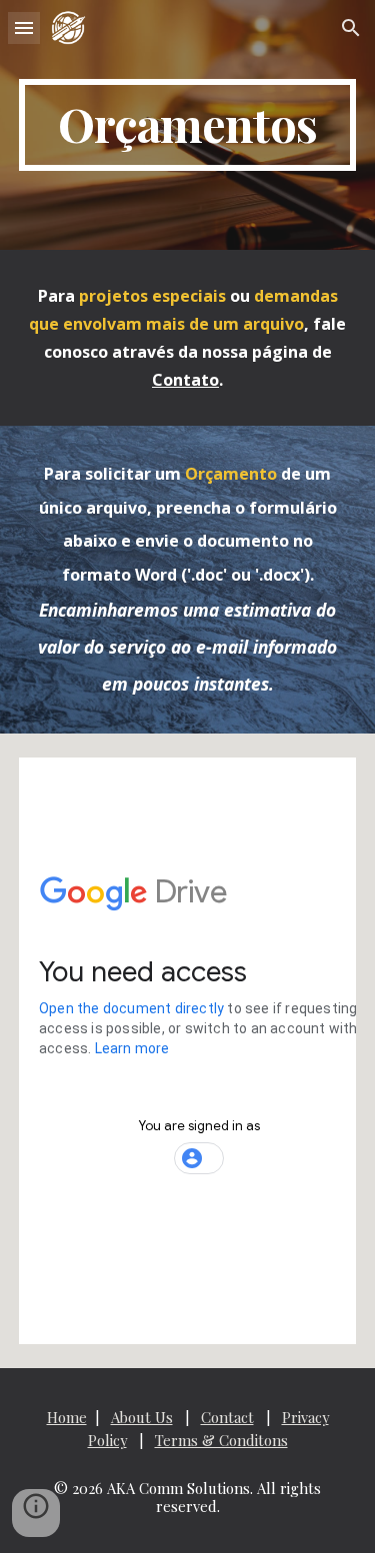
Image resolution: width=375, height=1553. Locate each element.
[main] (188, 125)
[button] (24, 27)
